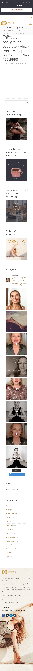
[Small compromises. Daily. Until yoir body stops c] (16, 434)
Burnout (8, 506)
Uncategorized (11, 549)
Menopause (10, 529)
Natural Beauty (11, 537)
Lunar (8, 521)
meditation (9, 525)
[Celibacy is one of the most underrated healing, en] (16, 321)
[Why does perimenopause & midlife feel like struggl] (16, 366)
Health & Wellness (12, 514)
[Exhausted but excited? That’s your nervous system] (16, 344)
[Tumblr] (14, 615)
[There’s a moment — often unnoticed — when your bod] (16, 389)
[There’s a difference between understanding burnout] (16, 457)
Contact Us (5, 608)
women (8, 553)
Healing (8, 510)
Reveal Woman (11, 545)
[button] (30, 23)
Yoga (7, 557)
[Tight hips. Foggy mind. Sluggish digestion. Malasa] (16, 411)
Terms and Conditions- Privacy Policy (13, 610)
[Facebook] (3, 615)
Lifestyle (8, 517)
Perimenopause (11, 541)
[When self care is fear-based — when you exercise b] (16, 299)
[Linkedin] (11, 615)
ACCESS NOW (16, 10)
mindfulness (10, 533)
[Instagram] (7, 615)
